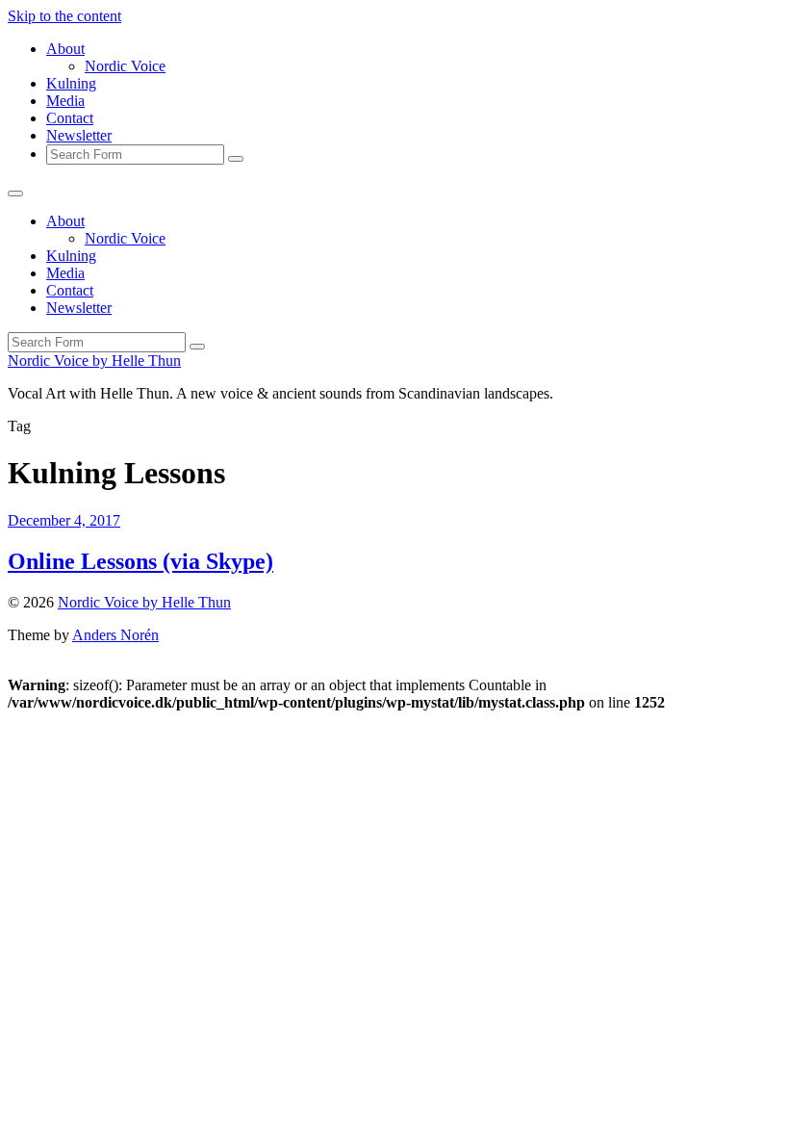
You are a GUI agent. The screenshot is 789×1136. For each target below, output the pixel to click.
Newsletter (79, 135)
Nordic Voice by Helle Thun (94, 360)
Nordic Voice (125, 66)
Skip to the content (64, 16)
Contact (69, 118)
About (65, 48)
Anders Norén (115, 635)
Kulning (71, 83)
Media (65, 100)
